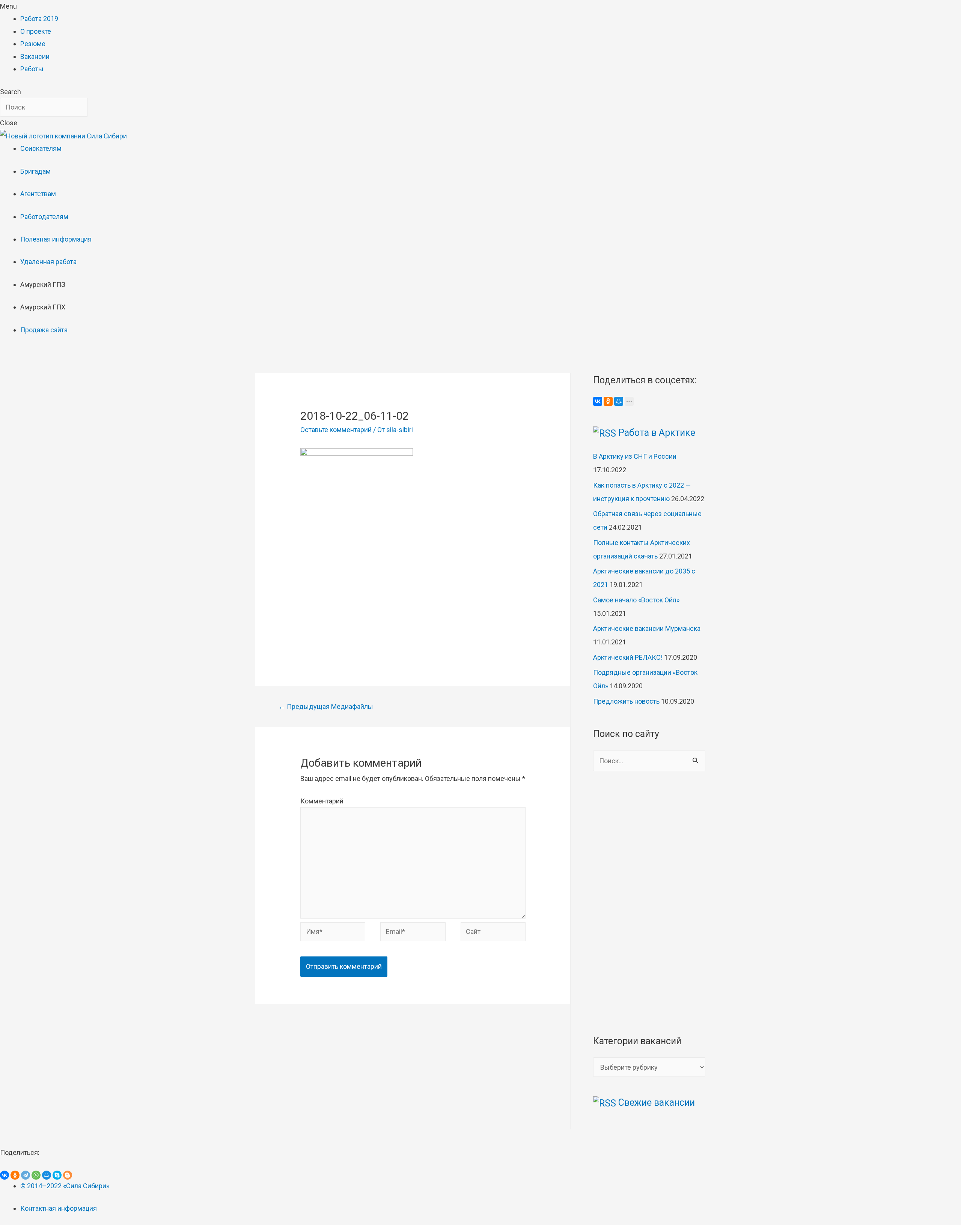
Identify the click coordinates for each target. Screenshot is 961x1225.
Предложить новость (626, 701)
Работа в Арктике (656, 432)
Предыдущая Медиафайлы (326, 706)
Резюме (32, 44)
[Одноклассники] (608, 401)
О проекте (35, 31)
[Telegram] (25, 1175)
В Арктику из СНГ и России (634, 456)
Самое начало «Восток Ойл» (636, 600)
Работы (32, 69)
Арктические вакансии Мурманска (646, 628)
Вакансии (35, 56)
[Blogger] (67, 1175)
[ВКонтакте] (597, 401)
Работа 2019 (39, 19)
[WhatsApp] (36, 1175)
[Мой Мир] (618, 401)
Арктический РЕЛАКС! (628, 657)
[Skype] (57, 1175)
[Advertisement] (413, 594)
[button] (480, 6)
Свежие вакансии (656, 1102)
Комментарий (321, 801)
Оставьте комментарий (336, 430)
